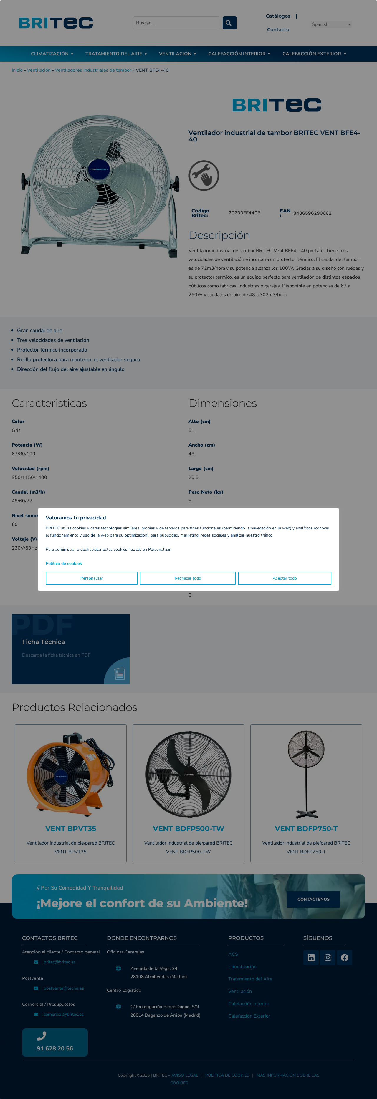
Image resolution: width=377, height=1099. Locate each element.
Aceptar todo (285, 578)
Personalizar (91, 578)
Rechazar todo (188, 578)
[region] (188, 549)
